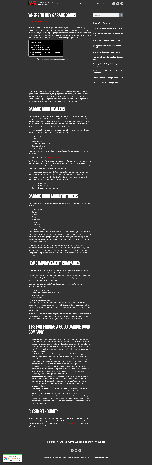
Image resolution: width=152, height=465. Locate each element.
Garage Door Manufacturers (40, 47)
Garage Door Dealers (37, 45)
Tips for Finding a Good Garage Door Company (46, 52)
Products (60, 3)
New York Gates (53, 157)
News (86, 3)
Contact (105, 3)
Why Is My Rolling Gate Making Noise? (108, 40)
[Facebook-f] (113, 3)
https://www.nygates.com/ (68, 423)
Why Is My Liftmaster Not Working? (107, 52)
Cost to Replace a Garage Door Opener (108, 78)
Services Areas (79, 3)
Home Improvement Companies (41, 50)
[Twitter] (117, 3)
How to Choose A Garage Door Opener (108, 28)
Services (68, 3)
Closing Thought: (36, 54)
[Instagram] (122, 3)
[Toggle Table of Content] (59, 42)
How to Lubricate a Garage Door (105, 83)
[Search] (121, 15)
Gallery (99, 3)
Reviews (92, 3)
